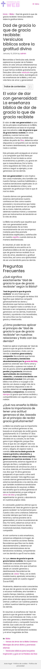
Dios (22, 140)
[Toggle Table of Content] (28, 87)
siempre (6, 394)
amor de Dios (9, 495)
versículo (25, 72)
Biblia (11, 14)
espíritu (16, 237)
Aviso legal (8, 664)
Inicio (5, 14)
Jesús (16, 574)
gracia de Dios (30, 361)
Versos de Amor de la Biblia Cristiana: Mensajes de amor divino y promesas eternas (20, 644)
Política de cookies (20, 664)
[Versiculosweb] (10, 4)
